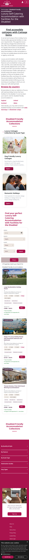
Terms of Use (13, 530)
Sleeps (5, 242)
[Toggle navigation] (27, 2)
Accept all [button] (8, 557)
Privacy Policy (13, 532)
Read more (7, 552)
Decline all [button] (21, 557)
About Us (12, 524)
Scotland (3, 103)
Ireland (16, 100)
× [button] (27, 541)
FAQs (11, 527)
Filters (14, 260)
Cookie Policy (13, 536)
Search (21, 251)
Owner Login (13, 538)
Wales (15, 103)
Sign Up (14, 514)
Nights (5, 236)
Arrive (5, 230)
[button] (14, 554)
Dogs (5, 248)
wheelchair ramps (15, 109)
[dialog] (14, 550)
